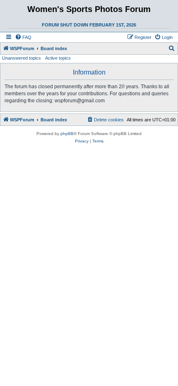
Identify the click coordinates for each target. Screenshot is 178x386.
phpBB (67, 133)
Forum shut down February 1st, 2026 (89, 24)
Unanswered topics (21, 57)
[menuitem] (23, 37)
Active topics (58, 57)
